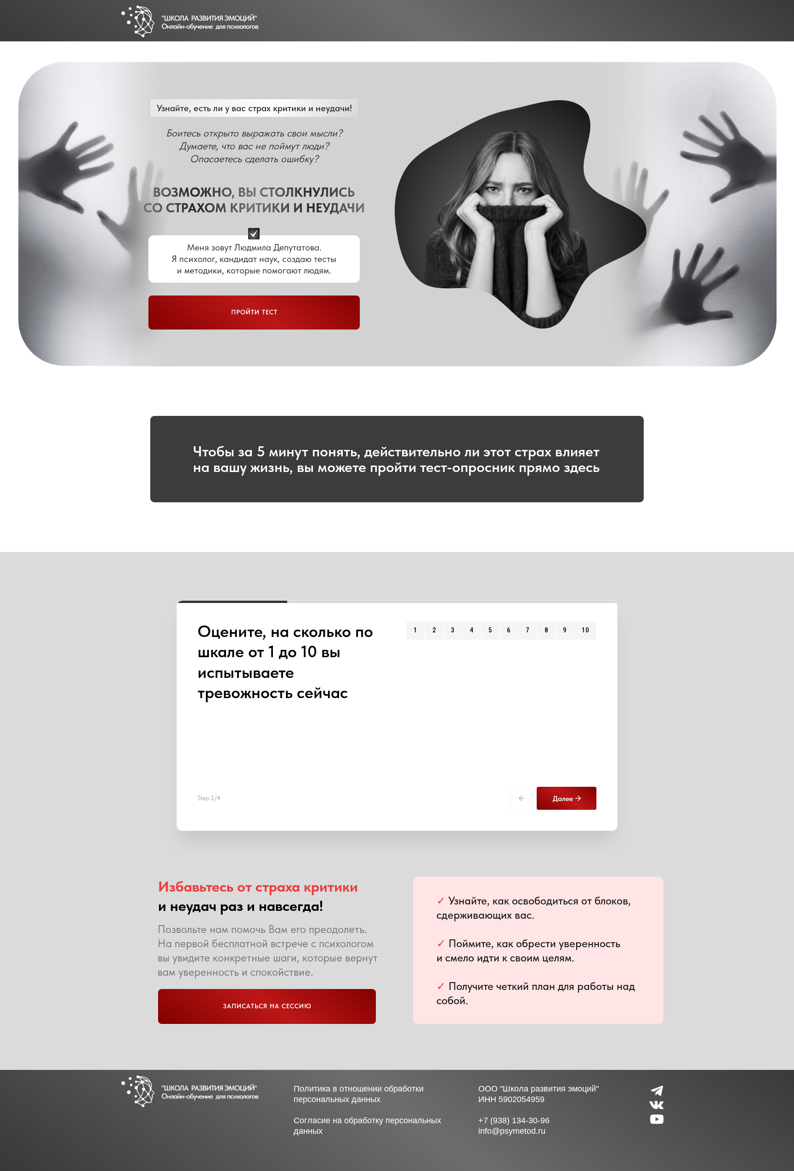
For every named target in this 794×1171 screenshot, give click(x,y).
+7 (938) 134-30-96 (514, 1120)
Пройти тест (254, 312)
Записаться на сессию (267, 1006)
